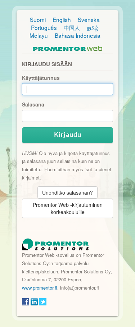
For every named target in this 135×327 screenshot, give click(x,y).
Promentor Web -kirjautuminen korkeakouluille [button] (68, 208)
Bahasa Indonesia (77, 35)
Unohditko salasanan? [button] (67, 192)
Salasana (33, 104)
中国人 (72, 27)
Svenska (89, 19)
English (62, 19)
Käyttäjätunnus (41, 77)
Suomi (38, 19)
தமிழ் (93, 27)
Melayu (39, 35)
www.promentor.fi (39, 287)
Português (44, 27)
